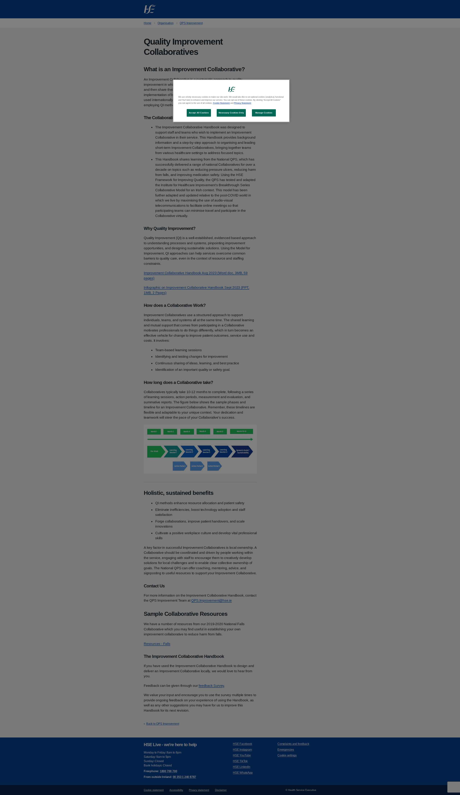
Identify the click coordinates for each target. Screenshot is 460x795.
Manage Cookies (263, 113)
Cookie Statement (221, 103)
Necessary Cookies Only (231, 113)
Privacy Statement (242, 103)
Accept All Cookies (199, 113)
